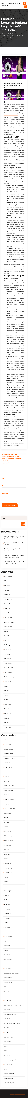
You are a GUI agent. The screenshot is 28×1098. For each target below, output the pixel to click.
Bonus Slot (7, 763)
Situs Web (5, 493)
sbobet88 (7, 955)
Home (3, 33)
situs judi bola (8, 977)
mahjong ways (8, 868)
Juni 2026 (7, 585)
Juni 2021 (6, 722)
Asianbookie (7, 744)
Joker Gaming (8, 836)
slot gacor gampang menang (12, 1023)
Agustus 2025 (8, 626)
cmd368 (6, 795)
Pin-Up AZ (7, 904)
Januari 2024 (7, 713)
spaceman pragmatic (10, 1060)
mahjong (6, 859)
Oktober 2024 (8, 672)
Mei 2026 (6, 590)
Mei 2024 (6, 695)
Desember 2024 (8, 663)
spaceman (7, 1055)
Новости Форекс (9, 1083)
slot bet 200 (7, 1000)
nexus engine (8, 891)
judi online (7, 854)
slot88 (6, 1051)
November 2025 (8, 613)
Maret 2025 (7, 649)
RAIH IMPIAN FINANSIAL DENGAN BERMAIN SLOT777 (14, 562)
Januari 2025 (7, 658)
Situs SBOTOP (8, 982)
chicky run (7, 776)
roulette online (8, 936)
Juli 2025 (6, 631)
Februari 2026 (8, 599)
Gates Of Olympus (9, 808)
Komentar (5, 463)
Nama (4, 478)
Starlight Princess (9, 1073)
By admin (9, 78)
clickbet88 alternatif (10, 785)
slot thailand (7, 1041)
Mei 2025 (6, 640)
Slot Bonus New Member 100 (12, 1005)
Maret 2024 (7, 704)
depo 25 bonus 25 (9, 799)
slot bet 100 (7, 996)
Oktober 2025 (8, 617)
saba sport (7, 945)
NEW (5, 886)
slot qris (6, 1032)
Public (6, 923)
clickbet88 (7, 781)
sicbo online (7, 968)
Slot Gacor (7, 1019)
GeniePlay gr (7, 813)
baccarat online (8, 753)
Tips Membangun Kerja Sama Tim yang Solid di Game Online (14, 537)
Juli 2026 (6, 581)
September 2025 (9, 622)
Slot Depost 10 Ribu (10, 1014)
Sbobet (6, 950)
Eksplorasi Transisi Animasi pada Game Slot (13, 543)
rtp (5, 941)
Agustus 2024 (8, 681)
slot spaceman (8, 1037)
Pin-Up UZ (7, 918)
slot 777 (6, 991)
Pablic (6, 900)
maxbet (6, 881)
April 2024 (7, 700)
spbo (5, 1069)
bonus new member (10, 758)
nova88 (6, 895)
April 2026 (7, 594)
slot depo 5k (7, 1009)
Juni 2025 (6, 636)
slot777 (6, 1046)
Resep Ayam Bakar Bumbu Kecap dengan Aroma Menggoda (14, 556)
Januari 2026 (7, 604)
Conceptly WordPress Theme (17, 1094)
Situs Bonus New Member (11, 973)
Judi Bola (10, 33)
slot (5, 987)
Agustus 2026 (8, 576)
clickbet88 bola (8, 790)
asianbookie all (8, 749)
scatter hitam (8, 959)
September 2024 (9, 677)
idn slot (6, 827)
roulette (6, 932)
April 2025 (7, 645)
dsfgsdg (6, 804)
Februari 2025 (8, 654)
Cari (4, 518)
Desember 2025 (8, 608)
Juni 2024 (7, 690)
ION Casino (7, 831)
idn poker (6, 822)
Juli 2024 (6, 686)
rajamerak (7, 927)
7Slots (6, 740)
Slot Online (7, 1028)
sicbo (5, 964)
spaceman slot (8, 1064)
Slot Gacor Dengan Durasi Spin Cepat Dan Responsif (13, 550)
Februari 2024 (8, 709)
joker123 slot (7, 845)
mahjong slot (8, 863)
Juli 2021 (6, 718)
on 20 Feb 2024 (10, 76)
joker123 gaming (8, 840)
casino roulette (8, 772)
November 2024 (9, 668)
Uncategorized (8, 1078)
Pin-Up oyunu (8, 913)
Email (4, 486)
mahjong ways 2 (9, 872)
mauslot (6, 877)
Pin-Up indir (7, 909)
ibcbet (6, 817)
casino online (8, 767)
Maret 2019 (7, 727)
